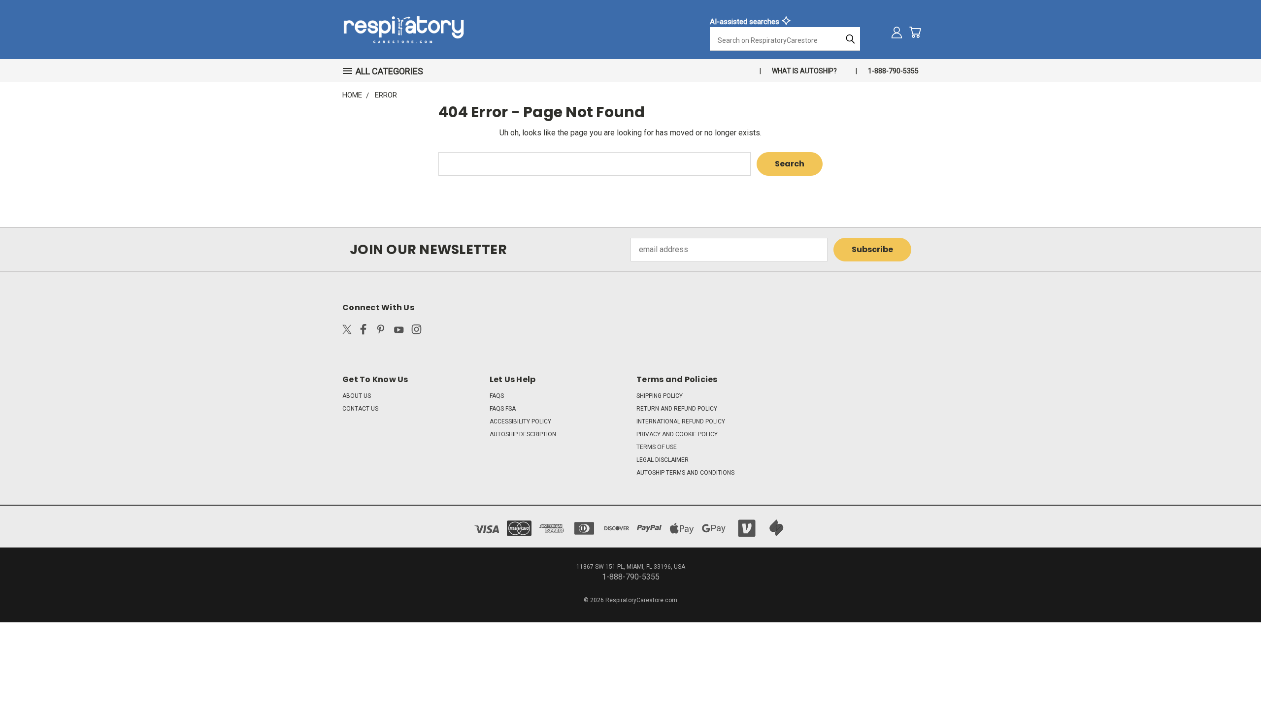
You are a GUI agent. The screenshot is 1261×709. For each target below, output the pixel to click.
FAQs (497, 395)
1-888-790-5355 (893, 71)
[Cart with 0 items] (915, 32)
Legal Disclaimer (662, 459)
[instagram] (416, 331)
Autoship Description (523, 434)
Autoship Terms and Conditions (685, 472)
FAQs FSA (503, 408)
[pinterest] (381, 331)
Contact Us (360, 408)
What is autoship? (804, 71)
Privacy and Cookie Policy (677, 434)
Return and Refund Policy (676, 408)
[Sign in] (897, 32)
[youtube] (399, 331)
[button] (387, 71)
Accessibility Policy (520, 421)
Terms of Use (656, 447)
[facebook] (363, 331)
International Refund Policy (680, 421)
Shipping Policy (659, 395)
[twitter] (347, 331)
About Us (356, 395)
